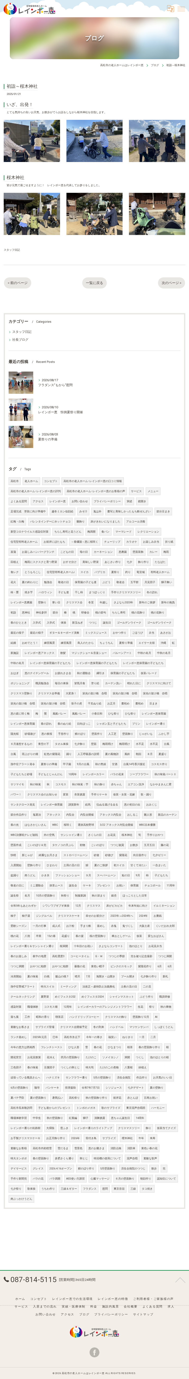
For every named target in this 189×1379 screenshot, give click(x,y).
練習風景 (49, 643)
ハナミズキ (53, 1077)
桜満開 (64, 946)
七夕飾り (79, 744)
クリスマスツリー (129, 1128)
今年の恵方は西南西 (23, 1047)
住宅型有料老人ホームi (61, 572)
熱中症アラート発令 (23, 764)
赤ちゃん (116, 784)
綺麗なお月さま (48, 855)
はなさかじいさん (35, 824)
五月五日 (149, 845)
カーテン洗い (113, 683)
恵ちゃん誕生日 (120, 1118)
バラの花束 (117, 774)
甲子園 (67, 764)
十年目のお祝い (83, 946)
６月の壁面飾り (124, 1178)
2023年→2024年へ (121, 915)
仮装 (139, 936)
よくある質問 (19, 501)
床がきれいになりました (105, 521)
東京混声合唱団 (135, 1108)
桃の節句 (100, 612)
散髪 (63, 653)
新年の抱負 (168, 602)
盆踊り (15, 875)
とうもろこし (33, 572)
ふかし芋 (163, 733)
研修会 (85, 612)
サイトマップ (143, 1314)
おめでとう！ (30, 643)
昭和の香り (42, 1017)
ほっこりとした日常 (135, 895)
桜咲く (68, 824)
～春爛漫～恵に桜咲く (84, 541)
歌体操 (31, 1188)
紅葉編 (73, 1118)
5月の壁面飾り (102, 1077)
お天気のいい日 (162, 1077)
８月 (150, 754)
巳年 (55, 1037)
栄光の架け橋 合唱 (94, 693)
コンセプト (51, 481)
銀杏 (114, 895)
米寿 (152, 1138)
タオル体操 (61, 744)
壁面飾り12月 (141, 1017)
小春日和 (97, 713)
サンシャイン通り (71, 835)
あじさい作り (113, 562)
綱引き (100, 673)
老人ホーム (31, 481)
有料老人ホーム (160, 572)
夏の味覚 (32, 976)
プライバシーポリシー (107, 501)
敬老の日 (63, 582)
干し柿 (79, 592)
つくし (140, 1057)
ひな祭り (113, 713)
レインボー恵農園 (21, 602)
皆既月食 (79, 683)
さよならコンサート (111, 946)
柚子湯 (26, 915)
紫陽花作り (145, 966)
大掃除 (50, 1128)
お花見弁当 (155, 946)
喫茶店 (59, 1017)
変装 (65, 794)
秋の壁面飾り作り (96, 1097)
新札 (165, 976)
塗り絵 (95, 683)
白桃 (46, 976)
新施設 (15, 653)
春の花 (98, 1047)
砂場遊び (30, 733)
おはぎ (15, 673)
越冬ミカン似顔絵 (62, 511)
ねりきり (127, 1037)
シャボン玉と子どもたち (111, 723)
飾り (148, 1128)
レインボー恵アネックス (39, 653)
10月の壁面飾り (45, 895)
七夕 (129, 562)
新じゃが (27, 855)
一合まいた (159, 865)
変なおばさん (156, 936)
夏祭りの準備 (49, 764)
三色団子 (16, 1067)
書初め (125, 703)
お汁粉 (70, 926)
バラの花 (38, 1178)
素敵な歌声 (150, 1158)
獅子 (85, 1118)
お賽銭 (158, 915)
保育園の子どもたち (122, 673)
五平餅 (134, 582)
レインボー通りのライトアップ (93, 1128)
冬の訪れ (152, 592)
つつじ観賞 (117, 845)
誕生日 (107, 622)
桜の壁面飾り (98, 936)
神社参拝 (41, 612)
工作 (27, 1017)
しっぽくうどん (163, 1027)
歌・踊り (146, 794)
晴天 (77, 976)
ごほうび (137, 632)
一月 (141, 1037)
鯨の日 (126, 875)
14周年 (140, 1118)
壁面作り (97, 733)
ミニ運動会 (37, 885)
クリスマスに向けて (159, 683)
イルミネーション (164, 905)
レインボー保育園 (52, 804)
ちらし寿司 (119, 612)
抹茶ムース (56, 885)
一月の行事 (39, 926)
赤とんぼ (132, 1097)
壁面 (93, 744)
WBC (55, 824)
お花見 (112, 835)
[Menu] (181, 8)
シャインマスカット (122, 996)
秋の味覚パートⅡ (165, 774)
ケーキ (87, 885)
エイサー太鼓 (147, 643)
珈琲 (37, 1087)
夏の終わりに (30, 582)
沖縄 (163, 643)
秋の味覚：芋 (80, 784)
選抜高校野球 (86, 824)
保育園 (134, 885)
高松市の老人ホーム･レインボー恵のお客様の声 (96, 491)
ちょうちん (106, 643)
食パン (105, 531)
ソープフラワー (139, 774)
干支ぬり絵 (94, 703)
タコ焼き (147, 1188)
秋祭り (65, 895)
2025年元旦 (40, 1037)
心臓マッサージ (100, 1178)
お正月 (111, 703)
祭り (152, 1006)
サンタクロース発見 (23, 804)
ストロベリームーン (75, 855)
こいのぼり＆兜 (36, 845)
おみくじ (151, 804)
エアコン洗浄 (136, 784)
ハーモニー (158, 1108)
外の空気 (49, 835)
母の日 (84, 552)
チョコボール (152, 885)
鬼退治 (37, 814)
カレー (153, 552)
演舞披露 (99, 1118)
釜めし (101, 926)
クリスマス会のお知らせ (42, 794)
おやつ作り (119, 632)
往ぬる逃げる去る (107, 804)
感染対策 (16, 1006)
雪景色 (78, 1148)
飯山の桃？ (62, 976)
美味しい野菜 (90, 562)
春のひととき (19, 622)
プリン (136, 723)
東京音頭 (119, 1188)
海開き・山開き (105, 976)
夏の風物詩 (112, 754)
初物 (82, 845)
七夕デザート (136, 1087)
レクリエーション (148, 531)
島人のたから (86, 643)
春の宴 (80, 936)
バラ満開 (54, 1178)
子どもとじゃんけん (50, 774)
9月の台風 (83, 764)
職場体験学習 (19, 1118)
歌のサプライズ (110, 1108)
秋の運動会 (84, 673)
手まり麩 (85, 926)
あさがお (165, 632)
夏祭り (115, 572)
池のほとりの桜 (159, 1057)
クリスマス (93, 905)
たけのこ (91, 1057)
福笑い (112, 1037)
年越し (104, 602)
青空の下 (43, 744)
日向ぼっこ (84, 723)
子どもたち (161, 875)
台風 (166, 744)
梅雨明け (107, 744)
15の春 (51, 936)
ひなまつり (114, 1047)
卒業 (38, 936)
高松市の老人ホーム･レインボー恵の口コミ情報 (92, 481)
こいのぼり (98, 845)
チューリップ (112, 541)
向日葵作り (140, 855)
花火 (13, 582)
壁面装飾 (138, 552)
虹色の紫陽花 (52, 754)
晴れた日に (134, 683)
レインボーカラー (93, 774)
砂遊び (109, 855)
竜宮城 (141, 572)
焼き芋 (29, 592)
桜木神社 (127, 835)
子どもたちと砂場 (21, 774)
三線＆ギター (69, 1188)
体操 (63, 622)
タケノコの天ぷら (63, 845)
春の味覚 (32, 1067)
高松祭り (74, 1097)
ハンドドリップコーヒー (84, 1017)
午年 (141, 1138)
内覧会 (70, 814)
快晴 (13, 855)
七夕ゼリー (159, 855)
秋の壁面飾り (55, 1118)
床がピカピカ (114, 905)
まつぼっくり (97, 592)
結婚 (13, 643)
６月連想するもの (21, 744)
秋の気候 (100, 764)
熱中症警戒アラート (23, 986)
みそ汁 (83, 511)
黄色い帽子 (98, 966)
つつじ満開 (165, 956)
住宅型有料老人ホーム (24, 541)
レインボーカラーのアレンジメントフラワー (105, 1006)
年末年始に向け (137, 905)
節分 (55, 612)
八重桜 (129, 1067)
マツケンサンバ (138, 1027)
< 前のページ (18, 283)
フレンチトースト (52, 1047)
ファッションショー (67, 875)
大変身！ (71, 693)
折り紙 (169, 541)
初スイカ (119, 865)
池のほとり (135, 946)
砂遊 (96, 855)
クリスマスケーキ (69, 915)
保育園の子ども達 (85, 582)
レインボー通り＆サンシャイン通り (32, 946)
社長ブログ (20, 339)
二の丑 (147, 986)
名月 (27, 895)
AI (156, 1017)
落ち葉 (15, 1017)
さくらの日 (95, 835)
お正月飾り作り (55, 1138)
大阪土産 (144, 926)
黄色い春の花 (149, 1148)
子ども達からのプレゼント (54, 1108)
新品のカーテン (167, 814)
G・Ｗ (99, 956)
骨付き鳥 (91, 1138)
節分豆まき (163, 511)
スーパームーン (106, 875)
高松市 (15, 481)
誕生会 (73, 885)
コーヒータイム (79, 956)
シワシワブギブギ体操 (55, 905)
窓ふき (64, 1128)
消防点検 (115, 1148)
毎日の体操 (61, 683)
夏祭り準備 (126, 643)
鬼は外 (97, 511)
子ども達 (63, 592)
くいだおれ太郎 (165, 926)
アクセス (38, 501)
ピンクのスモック (121, 966)
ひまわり (52, 865)
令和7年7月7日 (91, 1087)
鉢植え (143, 1067)
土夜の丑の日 (129, 986)
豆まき (153, 703)
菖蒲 (13, 552)
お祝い (120, 885)
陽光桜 (15, 733)
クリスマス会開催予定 (73, 1027)
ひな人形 (73, 1047)
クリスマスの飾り (116, 1017)
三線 (133, 1188)
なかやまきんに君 (161, 784)
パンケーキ (52, 1087)
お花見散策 (34, 1057)
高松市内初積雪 (42, 1148)
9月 (138, 875)
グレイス (38, 1168)
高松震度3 (58, 956)
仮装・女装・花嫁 (124, 794)
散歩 (154, 1168)
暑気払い (57, 1097)
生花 (140, 1006)
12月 (78, 905)
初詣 (13, 612)
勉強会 (48, 582)
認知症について (166, 1178)
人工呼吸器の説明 (88, 754)
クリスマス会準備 (49, 693)
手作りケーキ (99, 794)
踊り (69, 754)
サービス (136, 491)
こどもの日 (67, 552)
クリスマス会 (74, 602)
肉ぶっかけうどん (21, 1198)
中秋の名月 (144, 653)
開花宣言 (16, 1057)
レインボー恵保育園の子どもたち (50, 663)
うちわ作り (48, 1188)
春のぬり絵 (64, 723)
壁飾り (42, 602)
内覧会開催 (87, 814)
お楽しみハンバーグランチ (38, 552)
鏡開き (142, 501)
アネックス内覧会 (110, 814)
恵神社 (26, 612)
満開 (127, 1057)
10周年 (72, 774)
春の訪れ (46, 723)
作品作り (141, 1077)
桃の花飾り (138, 612)
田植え (15, 562)
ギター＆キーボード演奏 (64, 632)
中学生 (37, 1118)
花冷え (51, 1057)
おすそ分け (70, 562)
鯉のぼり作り (86, 1168)
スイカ (84, 572)
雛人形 (148, 814)
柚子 (13, 915)
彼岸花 (117, 1097)
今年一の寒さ (94, 1037)
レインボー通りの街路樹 (25, 1128)
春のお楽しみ (19, 956)
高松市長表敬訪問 (21, 1108)
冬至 (91, 602)
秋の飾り (99, 784)
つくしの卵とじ (70, 1067)
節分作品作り (19, 814)
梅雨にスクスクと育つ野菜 (41, 562)
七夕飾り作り (149, 976)
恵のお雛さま (96, 1148)
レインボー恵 (57, 501)
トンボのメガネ (86, 1108)
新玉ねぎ (77, 622)
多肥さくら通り (64, 1158)
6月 (160, 966)
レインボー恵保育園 (154, 713)
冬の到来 (98, 1027)
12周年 (67, 1006)
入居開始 (16, 865)
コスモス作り (159, 764)
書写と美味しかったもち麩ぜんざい (129, 511)
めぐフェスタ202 (65, 996)
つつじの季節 (117, 956)
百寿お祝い (151, 1097)
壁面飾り (127, 733)
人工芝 (112, 733)
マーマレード (123, 531)
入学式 (37, 622)
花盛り (66, 936)
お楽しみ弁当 (151, 541)
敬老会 (120, 582)
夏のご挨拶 (101, 865)
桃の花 (15, 936)
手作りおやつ (155, 835)
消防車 (131, 1148)
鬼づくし (127, 926)
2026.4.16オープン (60, 1168)
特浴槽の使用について (107, 1158)
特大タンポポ (19, 1158)
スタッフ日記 (12, 249)
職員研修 (164, 996)
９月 (88, 875)
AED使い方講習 (75, 1178)
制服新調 (80, 895)
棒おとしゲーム (121, 936)
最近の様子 (17, 632)
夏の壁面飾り (38, 1097)
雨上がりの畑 (30, 754)
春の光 (15, 824)
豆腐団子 (49, 1067)
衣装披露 (79, 794)
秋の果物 (165, 1006)
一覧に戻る (94, 283)
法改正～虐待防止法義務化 (98, 986)
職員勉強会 (42, 683)
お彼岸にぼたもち (54, 541)
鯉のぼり (80, 733)
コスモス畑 (51, 1006)
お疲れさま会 (63, 673)
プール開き (128, 976)
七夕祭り (16, 1188)
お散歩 (134, 845)
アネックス (53, 814)
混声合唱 (132, 1158)
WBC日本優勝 (147, 824)
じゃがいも (146, 733)
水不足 (140, 744)
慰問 (105, 1188)
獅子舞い (166, 582)
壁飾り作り (34, 865)
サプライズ (109, 1138)
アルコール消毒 (135, 521)
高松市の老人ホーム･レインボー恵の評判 (36, 491)
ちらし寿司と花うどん (67, 531)
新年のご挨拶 (147, 602)
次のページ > (171, 283)
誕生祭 (15, 895)
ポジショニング (20, 683)
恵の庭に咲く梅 (20, 713)
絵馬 (88, 804)
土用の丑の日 (71, 865)
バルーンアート (122, 653)
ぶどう (106, 582)
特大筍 (90, 1067)
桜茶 (130, 1047)
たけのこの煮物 (109, 1067)
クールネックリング (23, 996)
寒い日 (56, 602)
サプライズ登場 (44, 1027)
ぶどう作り (146, 996)
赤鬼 (113, 926)
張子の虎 (76, 703)
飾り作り (143, 562)
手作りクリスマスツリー (126, 592)
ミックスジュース (96, 632)
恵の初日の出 (132, 804)
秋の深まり (98, 895)
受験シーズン (19, 926)
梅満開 (91, 531)
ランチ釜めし (19, 1037)
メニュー (153, 491)
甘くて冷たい (138, 865)
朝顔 (138, 754)
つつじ (93, 622)
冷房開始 (16, 976)
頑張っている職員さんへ (25, 1077)
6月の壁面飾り (19, 1087)
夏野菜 (45, 996)
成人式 (56, 926)
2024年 (143, 915)
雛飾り (81, 521)
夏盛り (162, 754)
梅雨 (166, 552)
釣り (128, 572)
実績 (129, 501)
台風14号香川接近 (134, 764)
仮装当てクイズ (166, 1128)
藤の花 (165, 845)
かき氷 (45, 875)
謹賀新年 (73, 804)
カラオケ (131, 541)
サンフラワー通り (76, 1077)
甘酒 (114, 764)
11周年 (171, 885)
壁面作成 (16, 845)
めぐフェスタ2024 (92, 996)
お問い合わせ (80, 501)
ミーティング (68, 986)
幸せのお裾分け (95, 915)
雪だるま (63, 1148)
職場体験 (32, 1006)
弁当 (151, 632)
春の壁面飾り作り (149, 1047)
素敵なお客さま (20, 1027)
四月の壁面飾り (70, 1057)
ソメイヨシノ (110, 1057)
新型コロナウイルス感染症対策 (29, 531)
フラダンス (89, 1188)
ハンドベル (117, 1027)
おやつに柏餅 (38, 966)
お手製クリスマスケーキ (25, 1138)
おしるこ (132, 814)
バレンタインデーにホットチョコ (50, 521)
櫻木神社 (127, 1138)
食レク (15, 572)
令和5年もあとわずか (23, 905)
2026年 (75, 1138)
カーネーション (103, 552)
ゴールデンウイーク (129, 622)
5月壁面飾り (107, 1168)
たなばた (160, 562)
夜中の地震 (39, 956)
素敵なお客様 (19, 1148)
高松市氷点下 (72, 1037)
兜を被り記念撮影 (141, 956)
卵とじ (84, 1158)
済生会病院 (123, 1077)
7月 (88, 976)
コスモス (60, 784)
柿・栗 (15, 592)
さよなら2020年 (123, 602)
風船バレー (59, 713)
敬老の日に (17, 885)
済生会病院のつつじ (133, 1168)
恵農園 (123, 552)
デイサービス (19, 1168)
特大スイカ (47, 986)
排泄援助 (70, 1087)
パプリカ (99, 572)
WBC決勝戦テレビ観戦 (24, 835)
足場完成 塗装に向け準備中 (28, 511)
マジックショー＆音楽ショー (89, 653)
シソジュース (114, 1087)
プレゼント (103, 885)
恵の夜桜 (46, 733)
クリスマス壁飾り (21, 693)
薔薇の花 (79, 966)
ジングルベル (44, 915)
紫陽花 (123, 855)
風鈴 (127, 754)
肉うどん (30, 875)
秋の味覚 (35, 784)
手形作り (63, 733)
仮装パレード (149, 673)
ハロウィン (45, 592)
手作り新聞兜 (19, 1178)
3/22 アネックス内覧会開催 (116, 824)
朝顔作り (145, 1178)
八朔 (27, 936)
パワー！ (16, 794)
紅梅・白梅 (17, 521)
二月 (153, 1037)
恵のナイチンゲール (37, 673)
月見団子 (149, 582)
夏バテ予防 (17, 1097)
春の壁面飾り (41, 1158)
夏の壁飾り (156, 1087)
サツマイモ (17, 784)
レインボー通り (155, 723)
